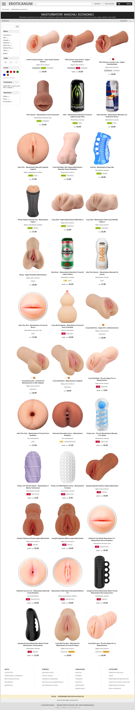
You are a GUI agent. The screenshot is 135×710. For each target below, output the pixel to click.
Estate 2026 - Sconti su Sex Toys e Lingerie (11, 86)
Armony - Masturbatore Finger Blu (102, 167)
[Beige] (110, 59)
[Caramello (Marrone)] (113, 59)
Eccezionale (6, 101)
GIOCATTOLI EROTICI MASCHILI (119, 682)
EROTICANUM (21, 3)
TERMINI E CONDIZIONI (50, 679)
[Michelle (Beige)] (29, 272)
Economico (123, 21)
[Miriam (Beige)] (32, 272)
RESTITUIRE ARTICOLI (11, 679)
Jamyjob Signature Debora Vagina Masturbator (102, 486)
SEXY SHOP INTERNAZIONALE (84, 705)
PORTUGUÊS (79, 685)
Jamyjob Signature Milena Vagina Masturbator (67, 538)
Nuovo (131, 21)
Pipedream (6, 43)
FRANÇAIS (78, 679)
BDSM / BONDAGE (115, 688)
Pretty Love (6, 45)
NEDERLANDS (80, 688)
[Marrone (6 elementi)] (14, 72)
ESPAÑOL (78, 675)
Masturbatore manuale (77, 120)
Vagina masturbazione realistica (33, 172)
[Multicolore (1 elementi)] (8, 75)
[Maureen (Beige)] (26, 272)
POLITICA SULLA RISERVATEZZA (52, 682)
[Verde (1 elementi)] (18, 72)
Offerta (5, 96)
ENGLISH (78, 672)
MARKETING (8, 685)
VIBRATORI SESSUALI (116, 672)
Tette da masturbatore (67, 330)
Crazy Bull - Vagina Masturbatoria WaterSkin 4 (67, 219)
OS (5, 62)
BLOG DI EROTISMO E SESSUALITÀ (67, 700)
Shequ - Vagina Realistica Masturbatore (33, 275)
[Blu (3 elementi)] (4, 75)
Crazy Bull (6, 35)
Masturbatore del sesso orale (42, 117)
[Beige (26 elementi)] (4, 72)
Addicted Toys (7, 48)
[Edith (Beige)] (35, 272)
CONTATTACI (8, 672)
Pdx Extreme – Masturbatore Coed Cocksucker (43, 115)
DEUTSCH (78, 682)
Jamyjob (5, 40)
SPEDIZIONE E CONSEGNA (13, 675)
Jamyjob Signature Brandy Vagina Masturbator (33, 538)
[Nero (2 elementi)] (8, 72)
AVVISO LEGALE (47, 675)
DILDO (111, 675)
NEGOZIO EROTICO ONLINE (65, 705)
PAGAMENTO (8, 682)
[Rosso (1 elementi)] (11, 72)
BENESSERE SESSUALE (117, 685)
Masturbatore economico (19, 9)
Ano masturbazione (33, 438)
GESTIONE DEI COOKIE (50, 685)
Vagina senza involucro (43, 64)
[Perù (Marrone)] (103, 325)
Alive (4, 37)
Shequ (5, 50)
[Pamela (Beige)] (38, 272)
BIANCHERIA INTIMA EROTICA (119, 679)
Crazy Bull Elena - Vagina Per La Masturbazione (102, 328)
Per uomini (5, 9)
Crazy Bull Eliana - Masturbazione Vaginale (67, 381)
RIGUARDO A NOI (48, 672)
